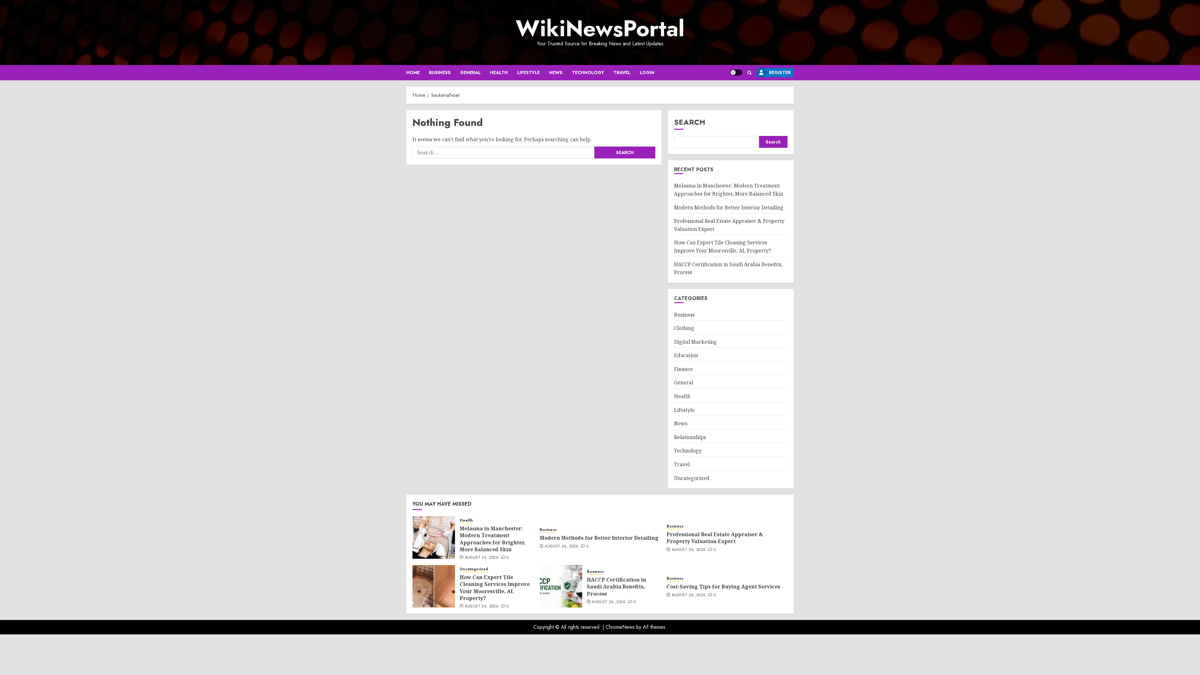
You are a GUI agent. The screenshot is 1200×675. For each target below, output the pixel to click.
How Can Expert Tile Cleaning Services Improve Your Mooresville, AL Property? (495, 588)
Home (413, 72)
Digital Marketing (695, 341)
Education (686, 355)
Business (440, 72)
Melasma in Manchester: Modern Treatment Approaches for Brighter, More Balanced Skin (493, 539)
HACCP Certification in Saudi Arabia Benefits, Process (616, 586)
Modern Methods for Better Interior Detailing (728, 207)
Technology (588, 72)
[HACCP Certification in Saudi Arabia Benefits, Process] (561, 586)
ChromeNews (620, 627)
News (555, 72)
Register (780, 72)
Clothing (684, 328)
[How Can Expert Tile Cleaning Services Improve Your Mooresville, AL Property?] (433, 586)
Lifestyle (528, 72)
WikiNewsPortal (600, 28)
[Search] (749, 73)
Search (689, 122)
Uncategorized (691, 478)
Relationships (690, 437)
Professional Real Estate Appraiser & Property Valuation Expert (715, 538)
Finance (683, 369)
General (470, 72)
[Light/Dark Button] (736, 72)
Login (647, 72)
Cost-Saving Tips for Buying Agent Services (723, 586)
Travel (621, 72)
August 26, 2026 (481, 557)
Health (499, 72)
